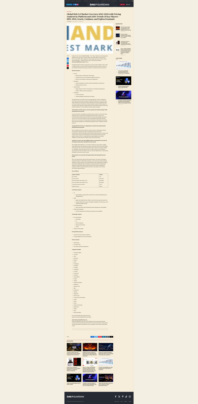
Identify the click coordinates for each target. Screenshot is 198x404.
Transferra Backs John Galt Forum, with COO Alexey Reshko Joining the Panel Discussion (73, 353)
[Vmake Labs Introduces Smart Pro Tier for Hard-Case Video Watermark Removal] (106, 378)
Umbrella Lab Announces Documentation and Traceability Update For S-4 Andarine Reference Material (73, 369)
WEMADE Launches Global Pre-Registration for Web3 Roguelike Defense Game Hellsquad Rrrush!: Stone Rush (90, 354)
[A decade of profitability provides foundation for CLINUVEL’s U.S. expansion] (106, 362)
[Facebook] (68, 59)
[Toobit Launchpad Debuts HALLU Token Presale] (74, 378)
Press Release (69, 11)
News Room (69, 21)
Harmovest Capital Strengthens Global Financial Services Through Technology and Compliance (106, 353)
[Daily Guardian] (99, 4)
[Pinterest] (68, 66)
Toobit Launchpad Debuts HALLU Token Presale (73, 384)
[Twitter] (68, 61)
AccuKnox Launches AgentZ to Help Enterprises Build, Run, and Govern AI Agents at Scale (89, 384)
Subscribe (122, 4)
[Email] (68, 68)
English (129, 4)
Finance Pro (69, 4)
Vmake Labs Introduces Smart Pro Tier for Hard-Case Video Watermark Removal (106, 384)
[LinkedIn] (68, 63)
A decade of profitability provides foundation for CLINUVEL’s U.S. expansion (106, 368)
